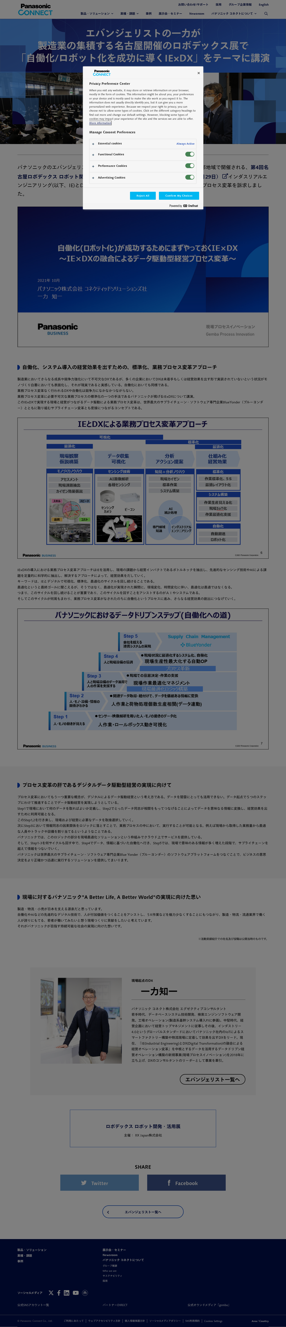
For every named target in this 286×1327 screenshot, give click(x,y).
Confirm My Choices (178, 195)
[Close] (198, 73)
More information (100, 123)
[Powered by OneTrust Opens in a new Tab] (185, 206)
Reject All (143, 195)
